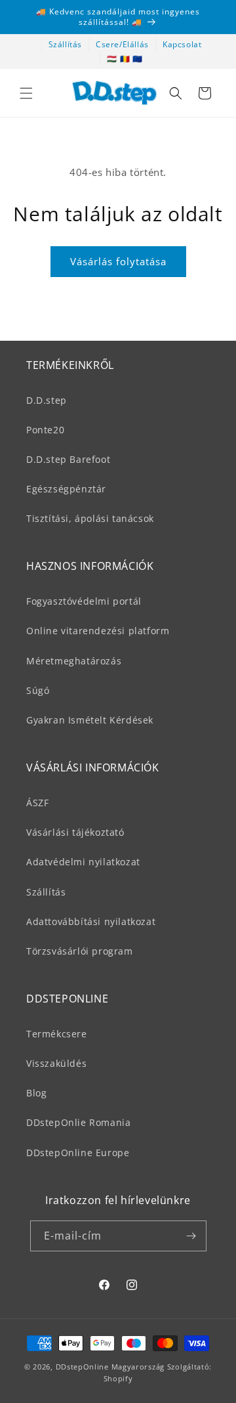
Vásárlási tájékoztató (75, 832)
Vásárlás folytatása (118, 261)
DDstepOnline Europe (77, 1152)
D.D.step (46, 400)
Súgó (37, 690)
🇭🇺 (112, 58)
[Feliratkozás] (191, 1235)
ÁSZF (37, 802)
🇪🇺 (137, 58)
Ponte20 (45, 429)
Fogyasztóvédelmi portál (84, 601)
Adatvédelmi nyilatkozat (83, 861)
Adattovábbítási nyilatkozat (90, 921)
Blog (36, 1093)
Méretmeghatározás (73, 661)
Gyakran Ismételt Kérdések (89, 720)
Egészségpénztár (66, 489)
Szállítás (65, 44)
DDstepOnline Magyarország (111, 1366)
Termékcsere (56, 1033)
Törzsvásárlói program (79, 951)
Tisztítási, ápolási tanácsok (90, 518)
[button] (26, 93)
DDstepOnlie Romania (78, 1122)
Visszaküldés (56, 1063)
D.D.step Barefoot (68, 459)
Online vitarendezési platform (97, 630)
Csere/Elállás (122, 44)
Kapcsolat (182, 44)
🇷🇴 (125, 58)
